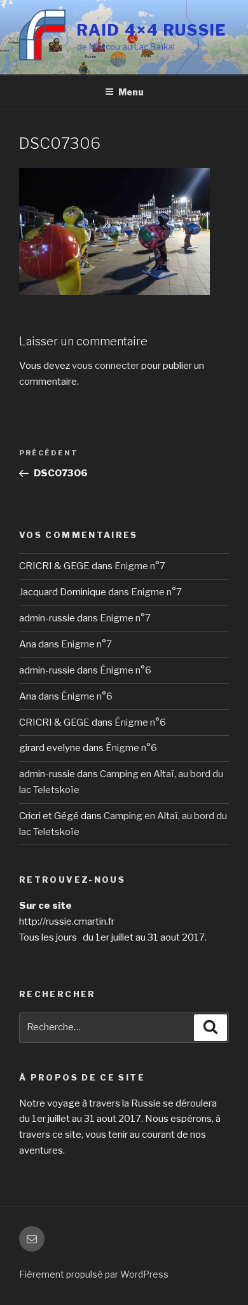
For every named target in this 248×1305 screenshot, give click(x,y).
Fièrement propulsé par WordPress (94, 1274)
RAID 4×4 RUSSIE (151, 30)
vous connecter (105, 365)
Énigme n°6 (125, 670)
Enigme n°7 (139, 566)
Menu (131, 91)
